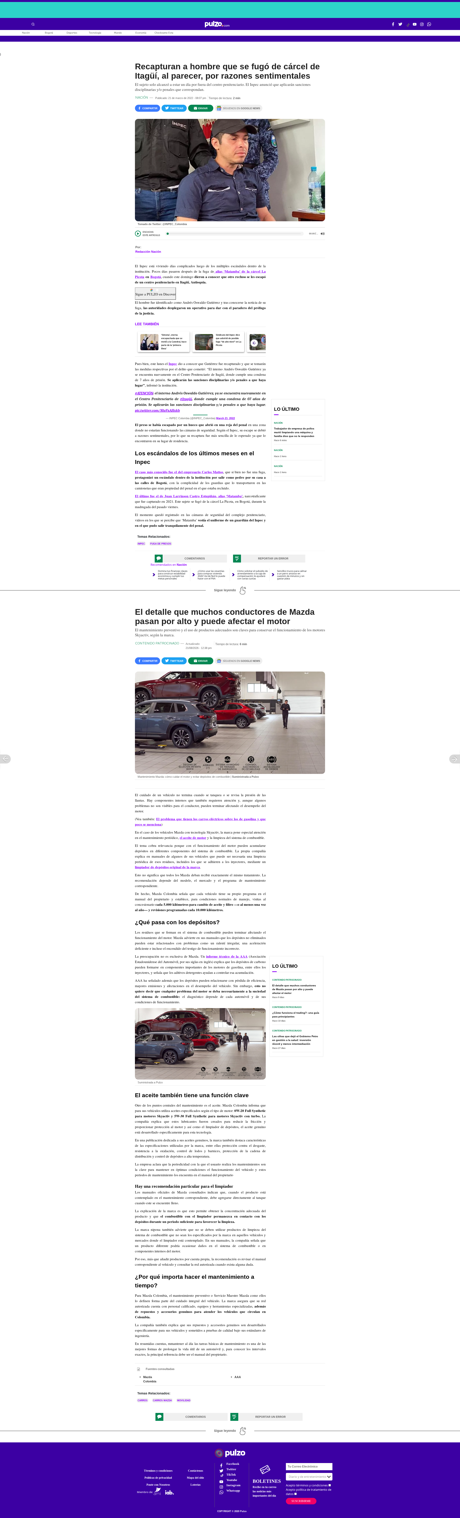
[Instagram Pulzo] (422, 25)
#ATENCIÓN (144, 393)
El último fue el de (149, 496)
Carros (143, 1400)
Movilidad (183, 1400)
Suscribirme (301, 1501)
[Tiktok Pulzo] (408, 26)
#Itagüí (186, 399)
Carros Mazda (162, 1400)
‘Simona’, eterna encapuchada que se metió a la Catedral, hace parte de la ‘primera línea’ (174, 342)
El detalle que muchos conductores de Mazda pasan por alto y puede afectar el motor (294, 989)
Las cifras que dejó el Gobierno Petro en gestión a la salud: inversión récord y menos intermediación (295, 1040)
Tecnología (95, 32)
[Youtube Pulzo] (415, 25)
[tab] (191, 559)
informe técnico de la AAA (227, 956)
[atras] (254, 343)
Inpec (173, 363)
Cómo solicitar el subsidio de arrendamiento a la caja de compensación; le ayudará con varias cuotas (252, 575)
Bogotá (49, 32)
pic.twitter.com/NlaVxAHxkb (157, 410)
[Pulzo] (217, 24)
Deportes (72, 32)
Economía (140, 32)
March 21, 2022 (225, 418)
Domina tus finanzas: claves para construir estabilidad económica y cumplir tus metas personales (172, 575)
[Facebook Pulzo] (393, 25)
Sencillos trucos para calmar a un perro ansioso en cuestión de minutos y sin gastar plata (292, 575)
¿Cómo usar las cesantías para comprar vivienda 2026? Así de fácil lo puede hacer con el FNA (211, 575)
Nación (26, 32)
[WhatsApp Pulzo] (429, 25)
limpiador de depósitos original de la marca (167, 867)
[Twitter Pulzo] (400, 25)
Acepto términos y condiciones (307, 1485)
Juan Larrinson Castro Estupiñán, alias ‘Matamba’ (203, 496)
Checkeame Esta (164, 32)
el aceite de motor (193, 837)
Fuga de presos (160, 543)
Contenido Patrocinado (157, 643)
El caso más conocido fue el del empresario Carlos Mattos (179, 472)
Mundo (118, 32)
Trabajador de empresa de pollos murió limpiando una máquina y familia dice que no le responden (294, 432)
